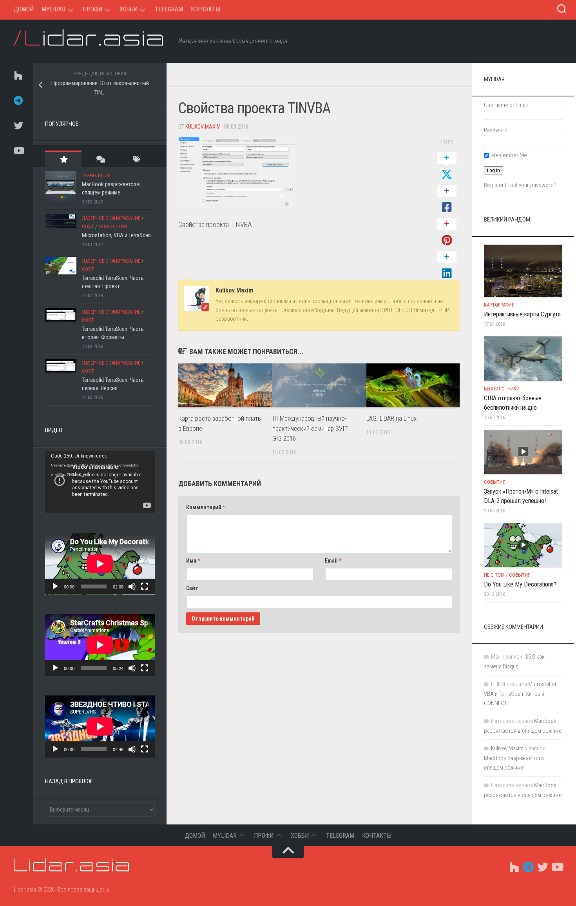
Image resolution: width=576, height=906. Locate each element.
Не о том (494, 575)
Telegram (169, 9)
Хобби (129, 9)
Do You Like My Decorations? (520, 584)
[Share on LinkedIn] (446, 265)
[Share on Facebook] (446, 199)
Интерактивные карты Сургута (522, 314)
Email (333, 560)
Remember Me (509, 155)
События (494, 482)
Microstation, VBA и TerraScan (116, 235)
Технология (96, 175)
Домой (24, 9)
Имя (193, 560)
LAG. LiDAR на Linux (391, 418)
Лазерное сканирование (111, 218)
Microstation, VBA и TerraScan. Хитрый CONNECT (521, 694)
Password (495, 130)
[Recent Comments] (100, 159)
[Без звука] (132, 586)
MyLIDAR (53, 9)
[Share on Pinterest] (446, 232)
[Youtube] (17, 150)
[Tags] (136, 159)
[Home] (17, 75)
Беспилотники (502, 389)
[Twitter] (17, 125)
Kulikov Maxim (203, 126)
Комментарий (205, 507)
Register (494, 185)
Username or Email (506, 105)
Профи (92, 9)
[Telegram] (17, 100)
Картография (499, 305)
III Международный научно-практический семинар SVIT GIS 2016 (310, 428)
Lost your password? (531, 185)
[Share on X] (446, 166)
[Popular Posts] (63, 159)
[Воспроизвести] (55, 586)
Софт (88, 226)
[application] (100, 482)
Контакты (205, 9)
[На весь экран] (145, 586)
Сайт (192, 588)
